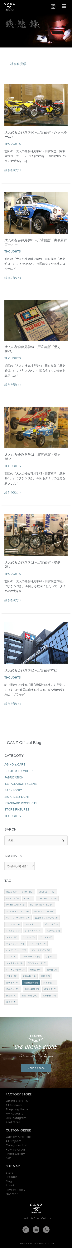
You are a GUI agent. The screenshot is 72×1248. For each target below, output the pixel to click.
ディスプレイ (15, 943)
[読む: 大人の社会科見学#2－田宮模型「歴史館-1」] (36, 535)
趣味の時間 (32, 989)
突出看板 (49, 982)
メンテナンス (14, 963)
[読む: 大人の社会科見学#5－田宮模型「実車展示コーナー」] (36, 212)
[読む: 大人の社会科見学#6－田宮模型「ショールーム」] (36, 104)
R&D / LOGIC (13, 790)
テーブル (46, 937)
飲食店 (11, 1002)
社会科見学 (31, 982)
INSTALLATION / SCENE (20, 783)
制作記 (35, 969)
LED (28, 898)
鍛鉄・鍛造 (29, 995)
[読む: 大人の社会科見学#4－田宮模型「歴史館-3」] (36, 320)
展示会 (52, 969)
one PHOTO (47, 898)
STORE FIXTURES (16, 809)
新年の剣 (29, 976)
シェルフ (13, 931)
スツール (53, 931)
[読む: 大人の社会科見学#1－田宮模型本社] (36, 642)
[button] (64, 6)
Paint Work (15, 905)
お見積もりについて (46, 918)
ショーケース (33, 931)
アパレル (13, 924)
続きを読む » (12, 170)
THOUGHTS (12, 143)
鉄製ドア (50, 989)
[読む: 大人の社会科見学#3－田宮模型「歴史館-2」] (36, 427)
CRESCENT (47, 892)
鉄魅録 (11, 995)
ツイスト (29, 937)
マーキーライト (31, 956)
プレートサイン (40, 950)
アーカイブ (36, 856)
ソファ (11, 937)
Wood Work (44, 911)
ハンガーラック (16, 950)
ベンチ (11, 956)
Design (12, 898)
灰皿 (45, 976)
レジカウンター (15, 969)
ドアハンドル (37, 943)
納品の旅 (12, 989)
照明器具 (12, 982)
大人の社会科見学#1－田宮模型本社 (30, 670)
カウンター (32, 924)
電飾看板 (49, 995)
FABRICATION (13, 777)
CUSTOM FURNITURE (19, 771)
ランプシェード (37, 963)
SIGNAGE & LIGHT (17, 796)
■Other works (18, 918)
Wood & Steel (17, 911)
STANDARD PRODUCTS (20, 803)
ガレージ (51, 924)
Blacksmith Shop (19, 892)
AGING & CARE (14, 764)
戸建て (11, 976)
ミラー (50, 956)
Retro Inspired (41, 905)
